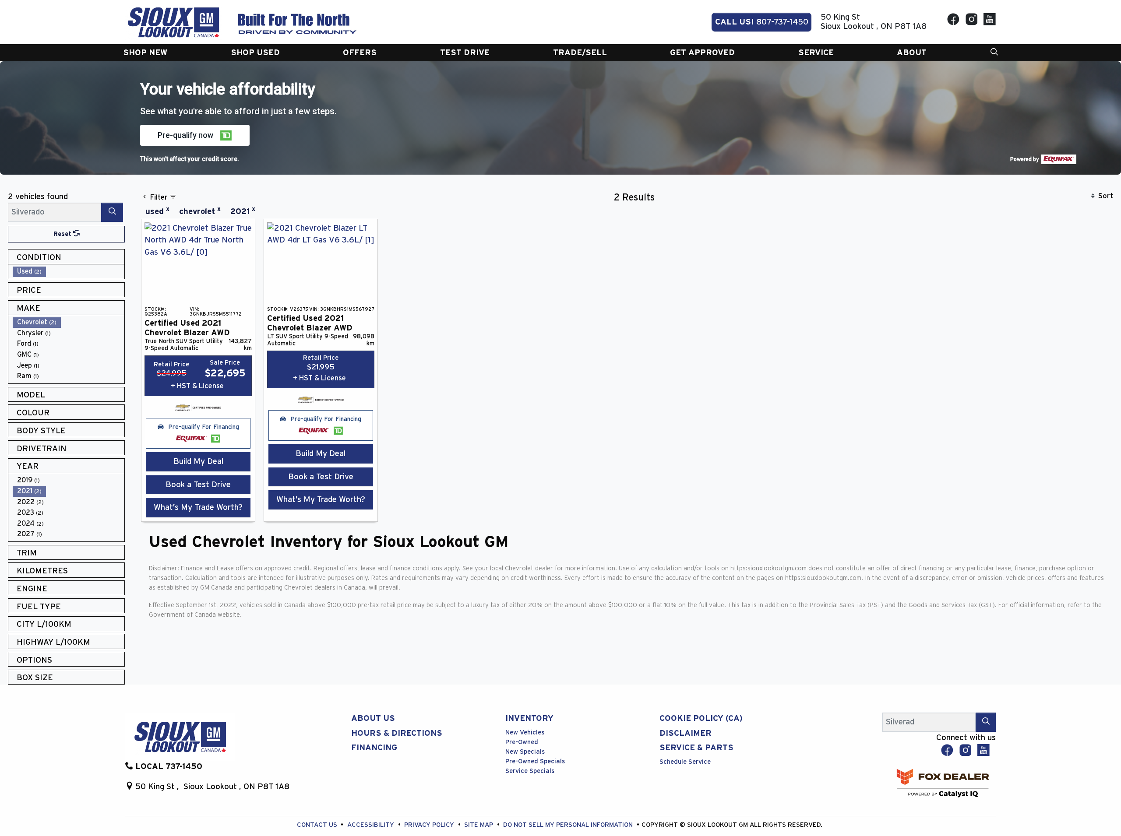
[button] (145, 52)
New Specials (525, 751)
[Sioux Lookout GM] (173, 22)
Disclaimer (685, 733)
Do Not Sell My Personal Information (569, 825)
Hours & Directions (396, 733)
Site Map (479, 825)
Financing (374, 748)
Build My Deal (198, 461)
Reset (63, 234)
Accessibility (371, 825)
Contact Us (318, 825)
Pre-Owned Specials (535, 761)
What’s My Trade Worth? (198, 507)
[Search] (112, 212)
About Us (373, 718)
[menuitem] (69, 271)
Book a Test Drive (198, 485)
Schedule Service (685, 762)
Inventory (529, 718)
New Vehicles (524, 732)
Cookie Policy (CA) (701, 718)
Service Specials (529, 771)
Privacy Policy (430, 825)
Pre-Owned (521, 742)
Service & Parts (696, 748)
